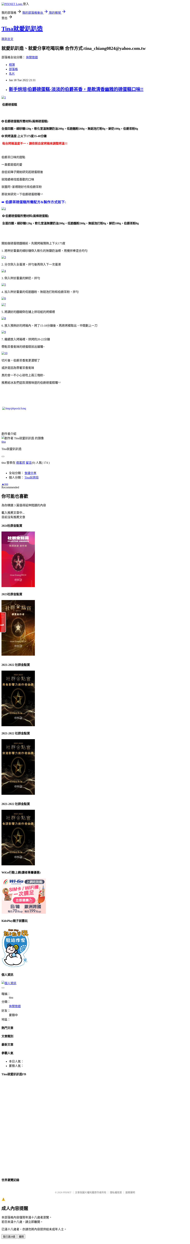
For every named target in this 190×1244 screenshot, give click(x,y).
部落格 (13, 69)
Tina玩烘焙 (31, 477)
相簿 (12, 64)
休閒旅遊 (32, 57)
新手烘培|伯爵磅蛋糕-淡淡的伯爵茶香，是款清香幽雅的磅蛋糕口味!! (76, 89)
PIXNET (67, 1192)
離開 (21, 1236)
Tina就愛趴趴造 (22, 28)
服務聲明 (130, 1192)
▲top (4, 484)
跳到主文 (7, 39)
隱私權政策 (116, 1192)
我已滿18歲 (9, 1236)
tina (3, 441)
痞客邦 (20, 462)
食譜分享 (30, 473)
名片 (12, 73)
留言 (29, 462)
